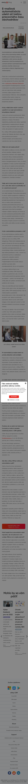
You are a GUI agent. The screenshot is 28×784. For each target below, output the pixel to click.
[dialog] (14, 392)
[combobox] (25, 383)
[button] (14, 400)
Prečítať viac (4, 393)
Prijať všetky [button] (14, 396)
